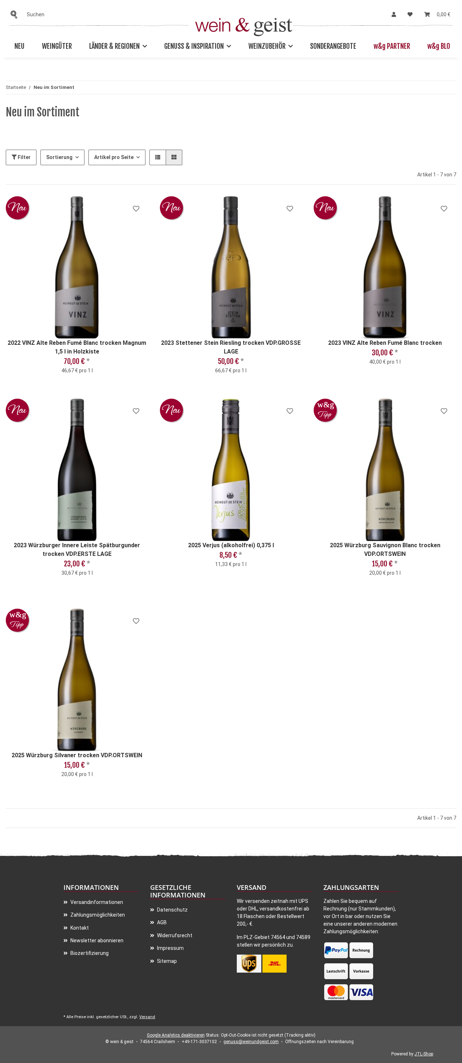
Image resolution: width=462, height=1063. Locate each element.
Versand (147, 1017)
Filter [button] (24, 157)
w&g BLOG (440, 46)
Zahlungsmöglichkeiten (97, 915)
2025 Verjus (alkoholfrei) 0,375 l (231, 545)
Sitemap (166, 961)
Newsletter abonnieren (96, 940)
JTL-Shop (423, 1053)
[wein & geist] (244, 25)
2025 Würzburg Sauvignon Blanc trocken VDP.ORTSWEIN (385, 549)
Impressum (170, 948)
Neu (19, 46)
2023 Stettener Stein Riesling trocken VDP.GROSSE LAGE (231, 347)
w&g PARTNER (392, 46)
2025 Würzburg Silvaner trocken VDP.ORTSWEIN (77, 755)
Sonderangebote (333, 46)
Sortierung (59, 157)
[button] (394, 14)
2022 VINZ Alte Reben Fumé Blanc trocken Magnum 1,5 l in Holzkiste (77, 347)
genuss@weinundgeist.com (251, 1041)
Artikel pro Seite (114, 157)
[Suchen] (15, 14)
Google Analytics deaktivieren (176, 1035)
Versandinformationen (96, 902)
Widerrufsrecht (174, 935)
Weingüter (57, 46)
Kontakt (79, 928)
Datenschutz (172, 910)
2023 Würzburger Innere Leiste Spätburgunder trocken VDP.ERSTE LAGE (77, 549)
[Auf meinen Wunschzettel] (136, 209)
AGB (161, 922)
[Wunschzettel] (410, 14)
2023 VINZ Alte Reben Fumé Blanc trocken (385, 342)
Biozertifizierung (89, 953)
